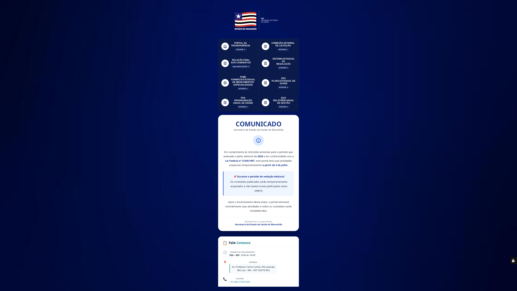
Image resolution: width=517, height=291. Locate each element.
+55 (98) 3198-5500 (239, 281)
